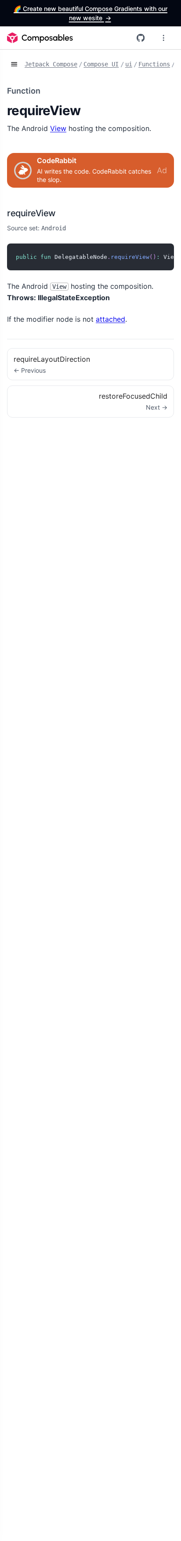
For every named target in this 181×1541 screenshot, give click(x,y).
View (58, 128)
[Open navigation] (14, 64)
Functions (154, 64)
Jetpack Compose (51, 64)
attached (110, 319)
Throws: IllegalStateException (58, 297)
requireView (31, 213)
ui (128, 64)
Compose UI (101, 64)
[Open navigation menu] (163, 37)
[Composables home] (40, 37)
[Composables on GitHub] (140, 37)
